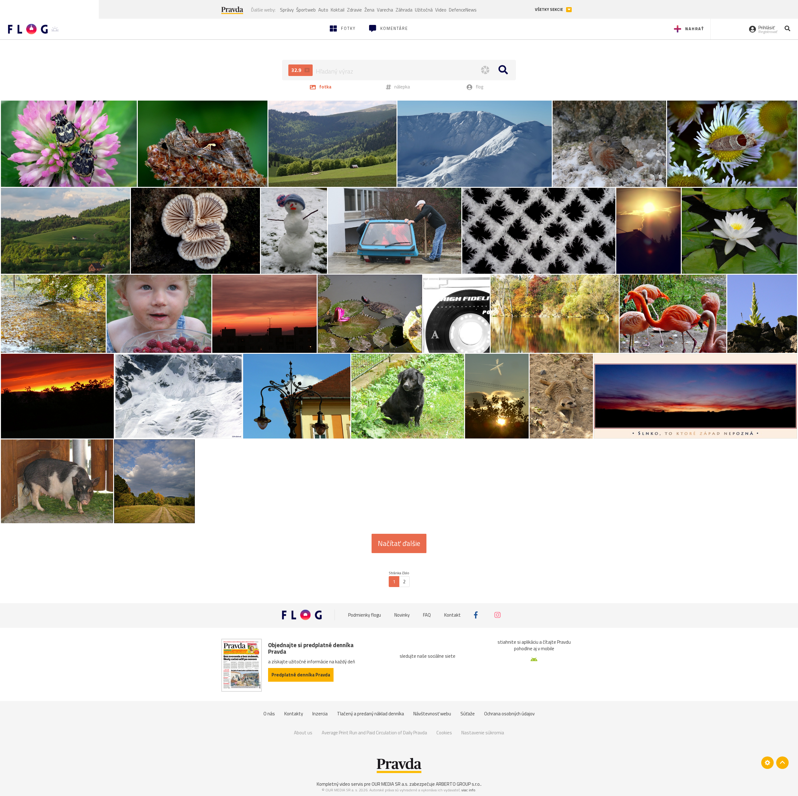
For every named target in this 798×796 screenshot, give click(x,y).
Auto (323, 9)
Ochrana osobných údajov (509, 713)
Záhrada (404, 9)
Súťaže (467, 713)
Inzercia (320, 713)
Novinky (402, 614)
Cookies (444, 732)
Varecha (385, 9)
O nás (269, 713)
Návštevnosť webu (432, 713)
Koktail (337, 9)
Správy (287, 9)
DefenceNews (463, 9)
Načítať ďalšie (399, 543)
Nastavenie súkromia (482, 732)
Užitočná (424, 9)
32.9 (296, 70)
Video (440, 9)
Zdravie (354, 9)
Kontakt (452, 614)
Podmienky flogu (364, 614)
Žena (369, 9)
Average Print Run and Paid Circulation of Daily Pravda (374, 732)
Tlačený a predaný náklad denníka (370, 713)
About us (303, 732)
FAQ (427, 614)
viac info (468, 790)
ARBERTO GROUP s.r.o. (458, 784)
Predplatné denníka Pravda (301, 674)
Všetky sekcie (549, 9)
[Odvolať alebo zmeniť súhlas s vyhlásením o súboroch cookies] (767, 762)
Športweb (306, 9)
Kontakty (293, 713)
